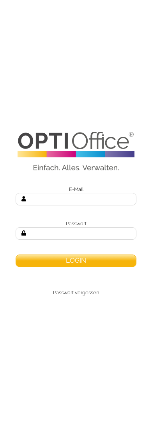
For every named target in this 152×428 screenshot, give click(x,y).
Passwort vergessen (76, 292)
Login (76, 260)
